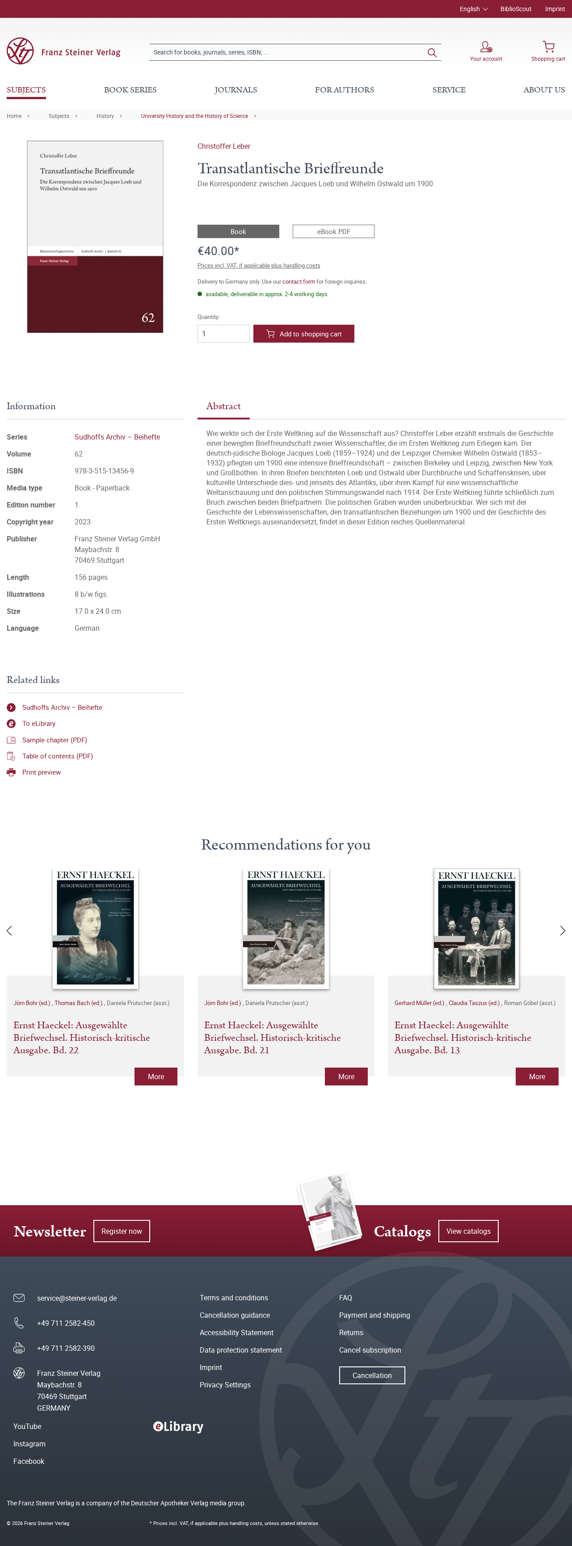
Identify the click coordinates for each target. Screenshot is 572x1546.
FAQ (345, 1298)
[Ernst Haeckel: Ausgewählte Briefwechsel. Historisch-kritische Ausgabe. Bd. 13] (476, 928)
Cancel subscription (370, 1350)
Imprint (555, 8)
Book (238, 231)
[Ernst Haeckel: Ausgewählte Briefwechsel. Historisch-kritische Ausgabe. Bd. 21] (286, 928)
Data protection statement (241, 1350)
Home (14, 115)
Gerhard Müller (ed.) (420, 1003)
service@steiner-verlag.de (77, 1298)
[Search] (432, 52)
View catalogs (468, 1231)
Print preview (41, 771)
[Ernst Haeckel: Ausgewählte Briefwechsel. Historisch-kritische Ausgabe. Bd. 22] (95, 928)
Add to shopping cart (311, 333)
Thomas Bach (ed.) (79, 1003)
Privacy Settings (225, 1385)
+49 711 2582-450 (66, 1323)
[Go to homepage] (63, 51)
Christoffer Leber (224, 146)
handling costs (246, 1523)
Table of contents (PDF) (57, 755)
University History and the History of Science (194, 115)
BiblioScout (516, 8)
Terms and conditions (234, 1298)
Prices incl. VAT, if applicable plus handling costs (259, 265)
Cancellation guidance (235, 1315)
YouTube (27, 1426)
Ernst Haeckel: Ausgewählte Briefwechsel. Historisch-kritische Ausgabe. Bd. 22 (81, 1038)
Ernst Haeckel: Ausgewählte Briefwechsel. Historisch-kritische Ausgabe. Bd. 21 (272, 1038)
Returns (351, 1332)
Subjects (59, 115)
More (156, 1076)
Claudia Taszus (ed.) (475, 1003)
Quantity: (209, 317)
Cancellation (372, 1375)
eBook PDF (333, 231)
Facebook (28, 1461)
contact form (298, 281)
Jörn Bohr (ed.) (32, 1003)
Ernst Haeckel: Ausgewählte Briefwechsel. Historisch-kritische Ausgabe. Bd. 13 (463, 1038)
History (105, 115)
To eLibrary (38, 723)
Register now (121, 1231)
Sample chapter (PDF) (54, 739)
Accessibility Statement (236, 1332)
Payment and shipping (374, 1315)
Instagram (29, 1444)
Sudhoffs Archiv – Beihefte (117, 437)
